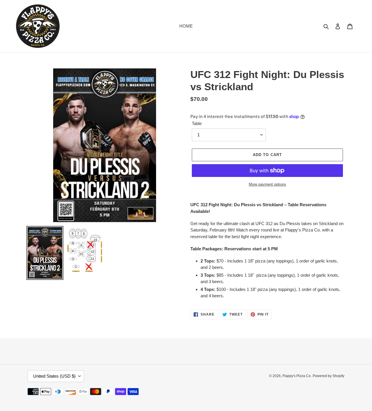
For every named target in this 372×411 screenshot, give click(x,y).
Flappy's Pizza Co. (297, 376)
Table (197, 123)
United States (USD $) (54, 376)
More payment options (267, 184)
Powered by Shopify (328, 376)
